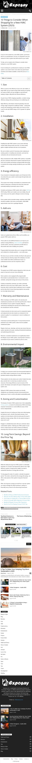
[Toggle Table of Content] (28, 78)
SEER (27, 190)
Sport (2, 661)
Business (3, 619)
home (3, 509)
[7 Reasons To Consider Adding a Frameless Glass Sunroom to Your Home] (26, 530)
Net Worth (3, 654)
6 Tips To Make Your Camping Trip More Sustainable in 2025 (15, 570)
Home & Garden (7, 14)
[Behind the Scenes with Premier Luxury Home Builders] (16, 530)
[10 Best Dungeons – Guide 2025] (5, 590)
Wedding (3, 673)
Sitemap (21, 758)
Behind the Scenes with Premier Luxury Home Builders (16, 535)
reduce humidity (18, 242)
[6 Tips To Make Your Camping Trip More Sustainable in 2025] (16, 558)
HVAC (6, 509)
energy (21, 507)
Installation (10, 509)
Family (2, 633)
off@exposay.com (19, 699)
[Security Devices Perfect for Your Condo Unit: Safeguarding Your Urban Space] (5, 530)
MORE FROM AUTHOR (21, 524)
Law (2, 647)
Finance (2, 635)
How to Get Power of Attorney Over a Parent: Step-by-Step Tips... (20, 595)
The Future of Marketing (24, 516)
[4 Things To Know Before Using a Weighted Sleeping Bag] (5, 605)
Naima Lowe (4, 27)
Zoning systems (5, 404)
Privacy (16, 758)
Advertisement (6, 758)
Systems (16, 509)
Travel (2, 668)
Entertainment (4, 630)
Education (3, 628)
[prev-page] (15, 540)
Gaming (2, 640)
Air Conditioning (8, 507)
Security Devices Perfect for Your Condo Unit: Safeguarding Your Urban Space (5, 536)
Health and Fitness (5, 642)
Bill (13, 507)
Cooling (17, 507)
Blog (2, 616)
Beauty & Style (4, 614)
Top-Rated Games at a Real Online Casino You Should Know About (7, 517)
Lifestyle (3, 649)
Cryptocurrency (4, 626)
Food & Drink (4, 637)
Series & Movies (4, 659)
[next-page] (17, 540)
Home (2, 14)
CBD (2, 623)
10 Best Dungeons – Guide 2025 (18, 587)
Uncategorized (4, 670)
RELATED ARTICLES (10, 524)
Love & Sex (3, 652)
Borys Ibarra (3, 573)
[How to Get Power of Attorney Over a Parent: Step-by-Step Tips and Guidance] (5, 597)
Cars (2, 621)
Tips (2, 666)
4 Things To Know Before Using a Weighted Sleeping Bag (18, 603)
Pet (1, 656)
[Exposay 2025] (16, 4)
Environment (26, 507)
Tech (2, 663)
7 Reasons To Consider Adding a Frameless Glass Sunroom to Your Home (26, 536)
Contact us (26, 758)
